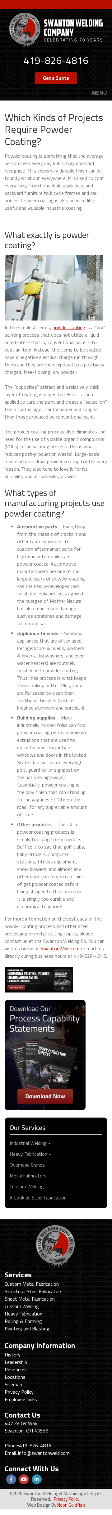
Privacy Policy (19, 1392)
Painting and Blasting (27, 1328)
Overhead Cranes (27, 1164)
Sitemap (13, 1384)
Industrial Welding (28, 1143)
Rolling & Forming (23, 1321)
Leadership (16, 1362)
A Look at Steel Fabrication (38, 1197)
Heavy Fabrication (28, 1154)
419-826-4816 (56, 60)
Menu (99, 93)
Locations (15, 1377)
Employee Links (21, 1399)
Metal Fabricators (28, 1175)
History (13, 1354)
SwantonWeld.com (59, 948)
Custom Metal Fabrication (32, 1284)
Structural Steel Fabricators (34, 1291)
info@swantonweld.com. (44, 1453)
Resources (16, 1369)
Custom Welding (27, 1186)
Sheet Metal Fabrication (30, 1298)
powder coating (69, 327)
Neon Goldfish (71, 1504)
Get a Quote (56, 78)
